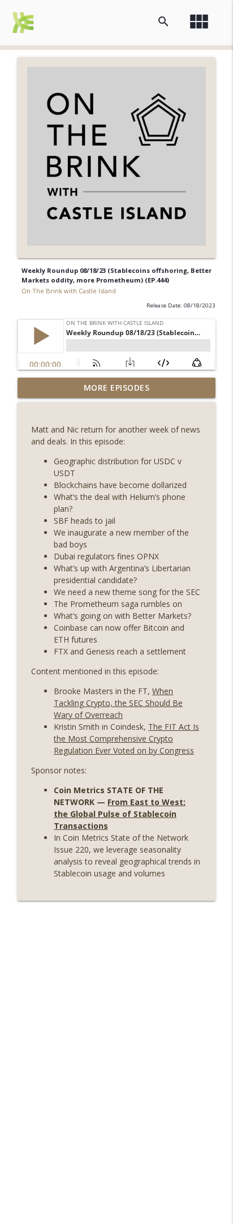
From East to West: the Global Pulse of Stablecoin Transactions (119, 814)
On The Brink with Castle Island (68, 290)
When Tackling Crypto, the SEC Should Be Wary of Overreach (118, 703)
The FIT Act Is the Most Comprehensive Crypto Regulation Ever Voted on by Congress (126, 738)
